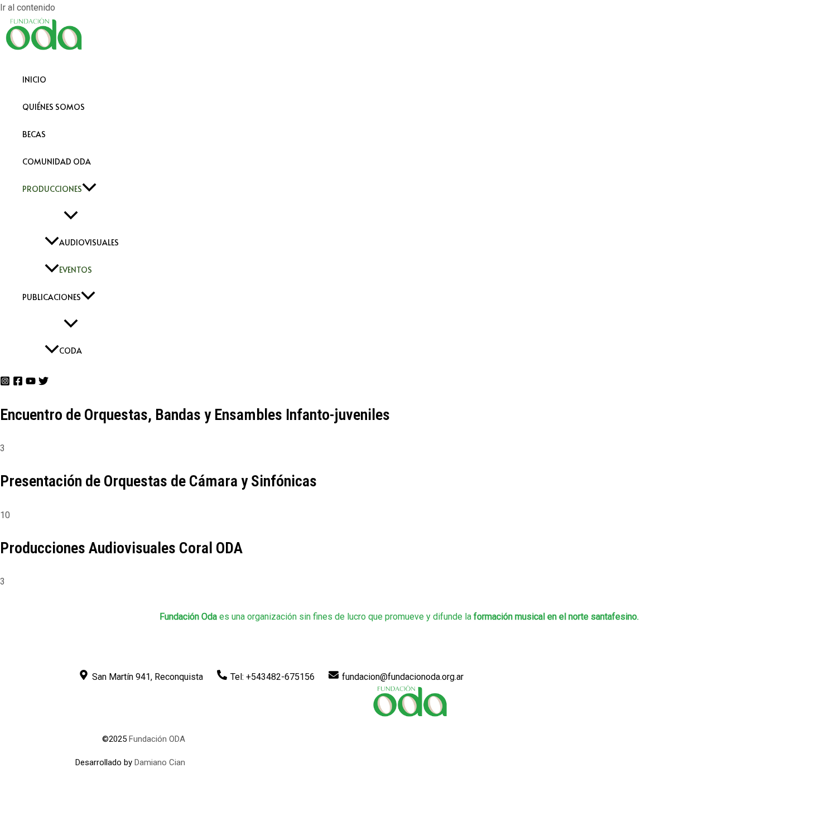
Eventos (75, 269)
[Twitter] (43, 383)
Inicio (34, 79)
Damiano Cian (159, 762)
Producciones (52, 188)
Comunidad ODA (56, 161)
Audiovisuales (89, 242)
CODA (70, 350)
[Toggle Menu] (70, 215)
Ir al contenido (27, 7)
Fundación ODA (157, 739)
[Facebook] (18, 383)
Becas (34, 134)
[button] (89, 188)
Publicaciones (51, 297)
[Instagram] (5, 383)
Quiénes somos (53, 107)
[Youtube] (31, 383)
